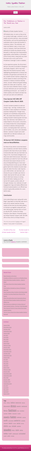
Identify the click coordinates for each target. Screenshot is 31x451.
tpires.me (26, 448)
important (14, 413)
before (13, 403)
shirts (6, 426)
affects (8, 402)
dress (13, 405)
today (6, 433)
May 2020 (6, 377)
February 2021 (7, 369)
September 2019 (8, 383)
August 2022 (7, 333)
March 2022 (6, 343)
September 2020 (8, 375)
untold (5, 436)
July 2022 (6, 335)
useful (8, 436)
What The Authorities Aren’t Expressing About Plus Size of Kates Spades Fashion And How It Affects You (15, 300)
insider (19, 413)
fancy (6, 410)
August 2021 (7, 357)
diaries (23, 402)
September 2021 (8, 355)
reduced (6, 423)
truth (10, 433)
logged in (13, 242)
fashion (5, 223)
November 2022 (7, 327)
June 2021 (6, 361)
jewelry (7, 417)
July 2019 (6, 385)
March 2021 (6, 367)
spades (7, 429)
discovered (7, 406)
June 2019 (6, 388)
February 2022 (7, 345)
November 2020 (7, 373)
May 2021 (6, 363)
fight (18, 410)
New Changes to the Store (10, 276)
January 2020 (7, 379)
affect (5, 402)
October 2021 (7, 353)
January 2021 (7, 371)
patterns (17, 420)
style (17, 430)
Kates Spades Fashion (15, 3)
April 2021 (6, 365)
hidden (10, 413)
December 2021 (7, 349)
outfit (6, 420)
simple (14, 426)
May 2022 (6, 339)
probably (23, 420)
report (10, 423)
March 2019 (6, 394)
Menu (15, 12)
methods (19, 417)
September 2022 (8, 331)
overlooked (10, 420)
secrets (22, 423)
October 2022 (7, 329)
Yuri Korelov (19, 223)
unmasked (22, 433)
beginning (18, 402)
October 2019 (7, 381)
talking (21, 430)
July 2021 (6, 359)
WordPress (15, 448)
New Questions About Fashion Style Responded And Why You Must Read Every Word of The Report (15, 294)
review (14, 423)
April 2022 (6, 341)
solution (19, 426)
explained (24, 406)
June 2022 (6, 337)
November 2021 (7, 351)
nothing (24, 417)
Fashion (18, 221)
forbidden (22, 410)
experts (19, 406)
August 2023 (7, 325)
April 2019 (6, 392)
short (10, 426)
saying (18, 423)
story (13, 430)
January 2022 (7, 347)
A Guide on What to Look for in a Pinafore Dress (15, 278)
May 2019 (6, 390)
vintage (12, 436)
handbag (5, 413)
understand (15, 433)
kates (13, 416)
